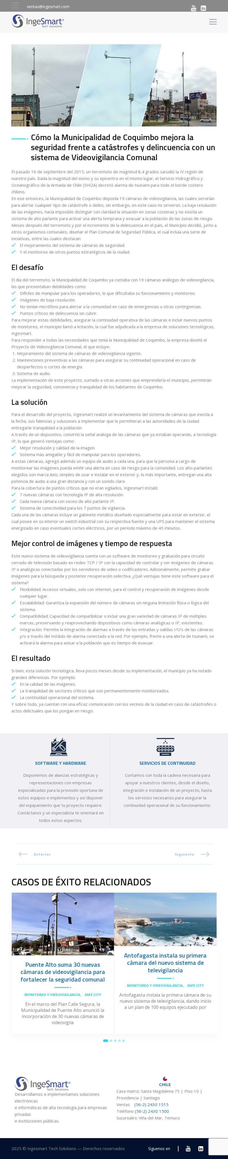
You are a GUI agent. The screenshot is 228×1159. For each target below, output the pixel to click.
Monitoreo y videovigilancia (52, 995)
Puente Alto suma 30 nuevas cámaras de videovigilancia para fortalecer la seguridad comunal (63, 972)
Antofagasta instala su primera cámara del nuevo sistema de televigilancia (165, 963)
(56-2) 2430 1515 (150, 1104)
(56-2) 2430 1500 (152, 1111)
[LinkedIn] (203, 8)
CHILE (165, 1084)
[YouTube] (193, 8)
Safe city (93, 995)
